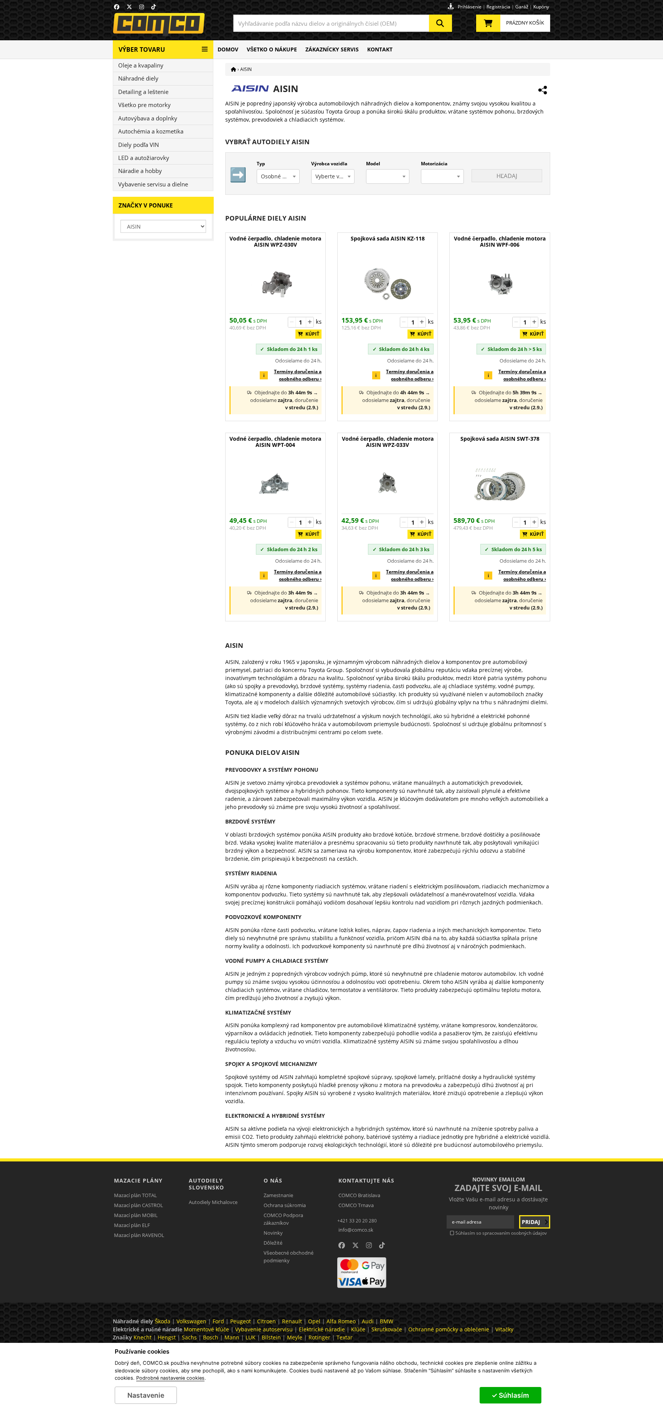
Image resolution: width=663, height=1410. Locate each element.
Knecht (143, 1337)
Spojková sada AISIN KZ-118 (388, 239)
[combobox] (342, 23)
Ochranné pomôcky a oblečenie (448, 1329)
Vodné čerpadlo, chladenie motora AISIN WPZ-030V (275, 242)
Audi (368, 1321)
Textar (344, 1337)
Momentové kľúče (206, 1329)
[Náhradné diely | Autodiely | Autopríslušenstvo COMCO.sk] (233, 69)
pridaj (532, 1222)
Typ (261, 163)
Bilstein (271, 1337)
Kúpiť (310, 334)
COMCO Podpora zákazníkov (283, 1219)
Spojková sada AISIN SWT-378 (499, 439)
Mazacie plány (138, 1180)
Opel (314, 1321)
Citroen (266, 1321)
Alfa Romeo (341, 1321)
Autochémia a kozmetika (150, 131)
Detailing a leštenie (143, 92)
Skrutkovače (386, 1329)
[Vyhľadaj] (440, 23)
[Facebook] (116, 6)
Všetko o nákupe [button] (272, 49)
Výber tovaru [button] (142, 49)
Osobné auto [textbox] (277, 176)
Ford (218, 1321)
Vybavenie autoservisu (264, 1329)
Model (373, 163)
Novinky (273, 1232)
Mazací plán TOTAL (135, 1195)
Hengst (167, 1337)
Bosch (210, 1337)
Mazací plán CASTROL (138, 1205)
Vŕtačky (504, 1329)
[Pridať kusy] (309, 322)
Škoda (162, 1321)
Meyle (294, 1337)
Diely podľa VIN (138, 144)
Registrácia (498, 6)
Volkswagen (191, 1321)
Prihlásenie (470, 6)
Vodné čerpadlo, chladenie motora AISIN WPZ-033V (388, 442)
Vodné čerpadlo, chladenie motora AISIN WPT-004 (275, 442)
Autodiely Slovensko (206, 1184)
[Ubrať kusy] (292, 322)
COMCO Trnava (356, 1205)
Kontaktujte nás (366, 1180)
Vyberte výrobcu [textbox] (334, 176)
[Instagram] (141, 6)
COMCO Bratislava (359, 1195)
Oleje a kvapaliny (140, 65)
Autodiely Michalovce (213, 1202)
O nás (273, 1180)
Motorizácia (434, 163)
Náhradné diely (138, 78)
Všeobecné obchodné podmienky (288, 1256)
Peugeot (240, 1321)
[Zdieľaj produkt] (542, 90)
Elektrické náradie (322, 1329)
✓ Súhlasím (510, 1395)
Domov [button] (228, 49)
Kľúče (358, 1329)
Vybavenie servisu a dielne (153, 184)
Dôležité (273, 1242)
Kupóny (541, 6)
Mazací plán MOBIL (136, 1215)
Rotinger (319, 1337)
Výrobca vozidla (329, 163)
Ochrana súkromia (285, 1205)
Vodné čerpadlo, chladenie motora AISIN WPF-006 (500, 242)
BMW (386, 1321)
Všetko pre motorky (144, 105)
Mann (231, 1337)
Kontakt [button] (380, 49)
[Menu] (205, 46)
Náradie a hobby (140, 171)
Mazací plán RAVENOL (139, 1235)
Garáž (521, 6)
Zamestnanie (278, 1195)
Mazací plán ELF (132, 1225)
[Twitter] (129, 6)
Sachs (189, 1337)
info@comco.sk (355, 1229)
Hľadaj (506, 176)
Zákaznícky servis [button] (332, 49)
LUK (251, 1337)
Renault (292, 1321)
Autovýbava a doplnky (147, 118)
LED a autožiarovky (143, 157)
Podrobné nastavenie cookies (170, 1378)
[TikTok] (153, 6)
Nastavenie (145, 1395)
